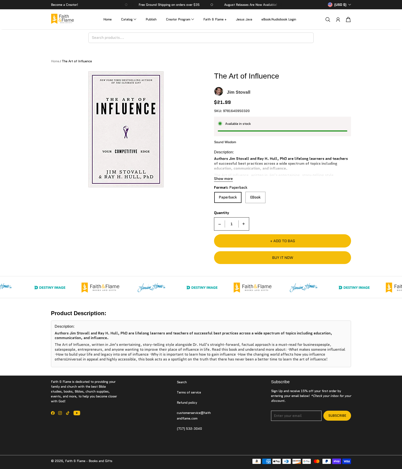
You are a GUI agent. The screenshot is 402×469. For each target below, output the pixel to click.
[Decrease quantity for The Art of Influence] (219, 224)
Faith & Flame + (215, 19)
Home (107, 19)
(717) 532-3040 (189, 428)
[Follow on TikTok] (67, 413)
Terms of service (189, 392)
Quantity (221, 213)
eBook (255, 197)
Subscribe (337, 415)
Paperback (228, 197)
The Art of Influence (77, 61)
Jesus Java (244, 19)
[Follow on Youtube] (77, 413)
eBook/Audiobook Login (278, 19)
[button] (128, 19)
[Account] (338, 19)
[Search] (328, 19)
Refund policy (187, 402)
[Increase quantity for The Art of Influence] (243, 224)
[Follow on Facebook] (53, 413)
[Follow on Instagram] (60, 413)
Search (182, 382)
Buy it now (282, 257)
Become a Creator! (64, 4)
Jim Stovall (238, 92)
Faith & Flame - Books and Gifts (88, 461)
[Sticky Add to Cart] (381, 455)
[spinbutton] (232, 224)
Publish (151, 19)
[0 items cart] (348, 19)
